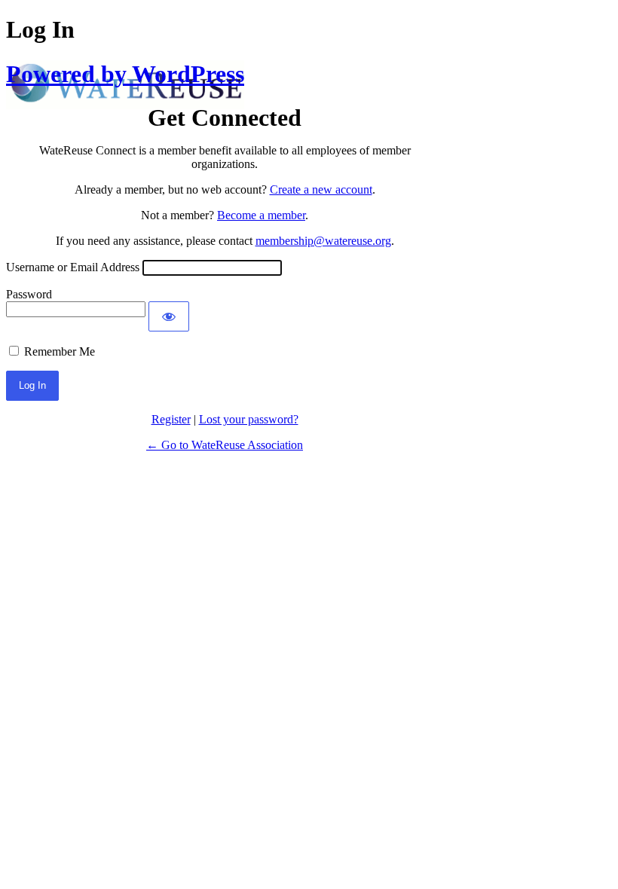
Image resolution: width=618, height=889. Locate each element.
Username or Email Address (72, 267)
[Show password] (168, 316)
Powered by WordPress (125, 73)
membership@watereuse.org (323, 240)
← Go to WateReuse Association (224, 444)
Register (171, 419)
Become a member (261, 215)
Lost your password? (248, 419)
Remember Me (59, 351)
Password (29, 294)
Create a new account (321, 189)
